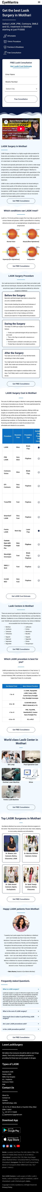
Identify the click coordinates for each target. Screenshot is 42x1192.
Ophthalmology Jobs (9, 1103)
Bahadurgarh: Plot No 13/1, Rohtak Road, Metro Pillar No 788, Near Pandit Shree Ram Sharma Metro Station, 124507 (20, 1169)
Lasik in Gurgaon (13, 1178)
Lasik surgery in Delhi (23, 1176)
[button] (39, 2)
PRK (3, 1084)
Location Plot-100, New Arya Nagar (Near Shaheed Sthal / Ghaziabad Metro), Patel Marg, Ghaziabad (20, 1159)
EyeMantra (10, 2)
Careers (5, 1100)
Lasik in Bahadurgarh (18, 1181)
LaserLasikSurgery (12, 1044)
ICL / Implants (7, 1079)
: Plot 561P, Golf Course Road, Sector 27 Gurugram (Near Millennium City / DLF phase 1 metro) (20, 1164)
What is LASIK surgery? (11, 989)
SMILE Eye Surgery (8, 1077)
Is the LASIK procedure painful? (14, 1029)
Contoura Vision (7, 1082)
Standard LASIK (7, 1072)
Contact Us (6, 1098)
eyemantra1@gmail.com (13, 1114)
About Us (5, 1095)
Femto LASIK (6, 1074)
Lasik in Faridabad (25, 1178)
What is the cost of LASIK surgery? (15, 1011)
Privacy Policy (7, 1187)
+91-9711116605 (10, 1112)
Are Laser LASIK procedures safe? (15, 1024)
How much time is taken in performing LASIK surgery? (18, 1017)
